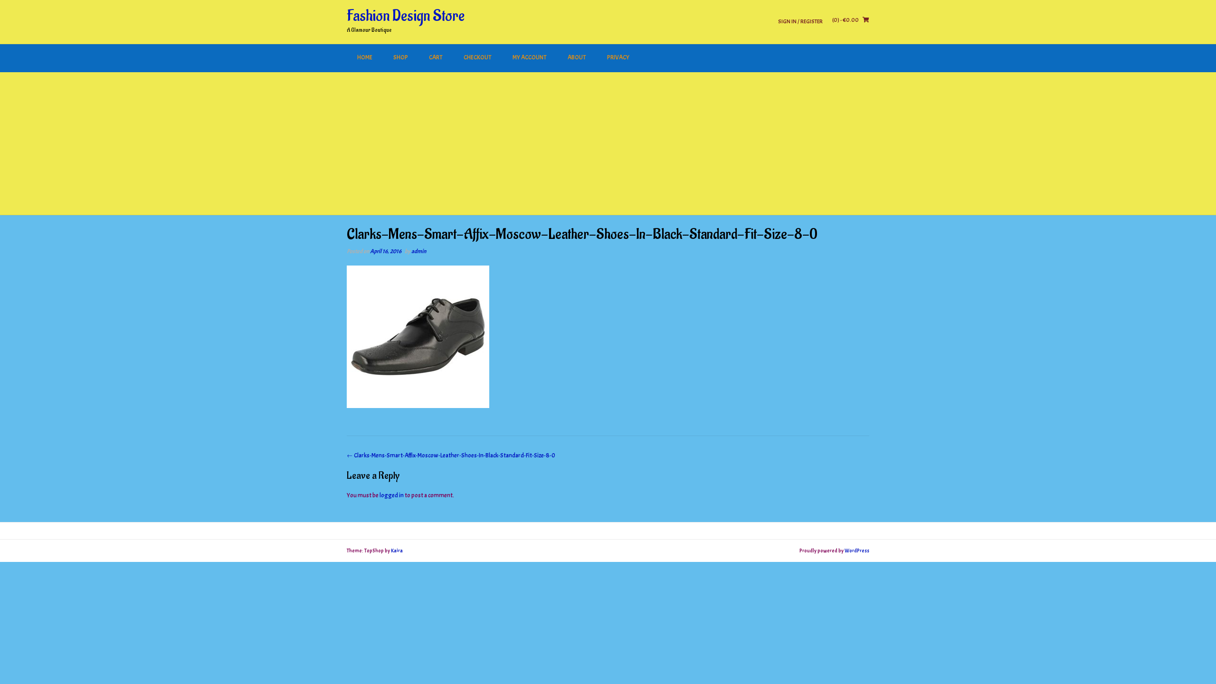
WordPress (857, 550)
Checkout (478, 57)
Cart (436, 57)
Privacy (618, 57)
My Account (530, 57)
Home (364, 57)
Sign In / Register (800, 21)
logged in (392, 495)
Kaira (397, 550)
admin (418, 251)
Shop (400, 57)
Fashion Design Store (406, 16)
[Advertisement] (608, 143)
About (577, 57)
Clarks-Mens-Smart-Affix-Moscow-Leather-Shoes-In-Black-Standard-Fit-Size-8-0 (451, 455)
